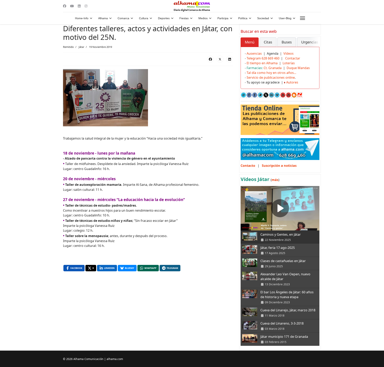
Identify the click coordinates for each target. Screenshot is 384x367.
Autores (292, 82)
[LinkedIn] (229, 59)
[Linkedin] (79, 6)
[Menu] (302, 18)
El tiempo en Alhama (262, 63)
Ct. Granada (273, 68)
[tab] (250, 42)
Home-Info (81, 18)
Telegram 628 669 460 (263, 58)
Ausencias (254, 53)
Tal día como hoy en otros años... (271, 72)
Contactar (292, 58)
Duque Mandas (298, 68)
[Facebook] (64, 6)
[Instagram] (86, 6)
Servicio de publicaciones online (271, 77)
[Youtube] (72, 6)
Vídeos (288, 53)
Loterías (289, 63)
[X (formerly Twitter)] (220, 59)
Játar (81, 47)
